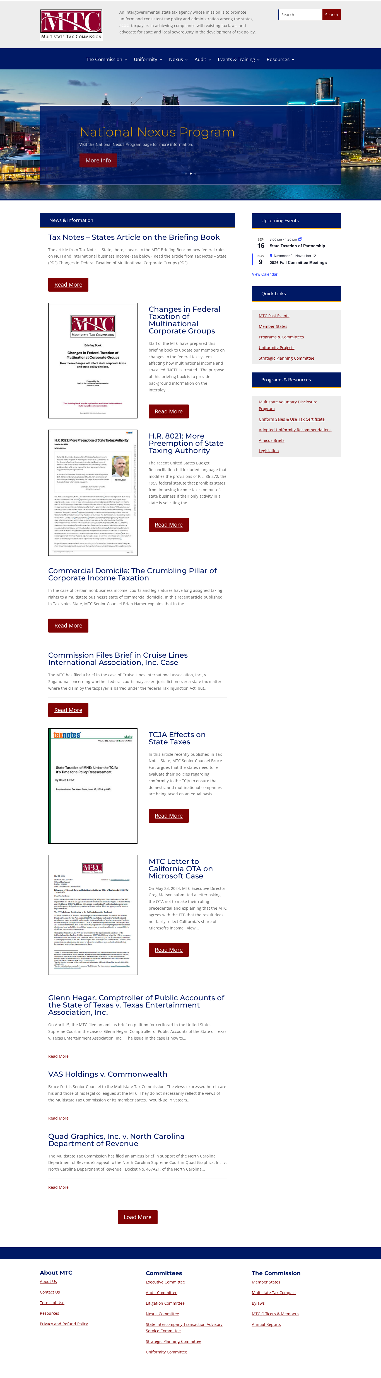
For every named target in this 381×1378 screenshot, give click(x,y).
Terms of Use (52, 1302)
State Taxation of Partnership (297, 245)
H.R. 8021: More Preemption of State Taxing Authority (186, 443)
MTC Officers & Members (275, 1313)
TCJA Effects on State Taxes (177, 738)
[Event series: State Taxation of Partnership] (300, 239)
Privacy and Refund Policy (64, 1323)
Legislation (269, 450)
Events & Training (236, 59)
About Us (48, 1281)
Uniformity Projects (277, 347)
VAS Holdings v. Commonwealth (108, 1074)
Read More (68, 284)
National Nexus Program (157, 131)
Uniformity (145, 59)
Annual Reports (266, 1324)
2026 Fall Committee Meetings (298, 262)
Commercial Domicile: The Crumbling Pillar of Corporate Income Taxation (132, 574)
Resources (278, 59)
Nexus (176, 59)
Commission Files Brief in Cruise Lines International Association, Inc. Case (118, 659)
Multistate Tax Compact (274, 1292)
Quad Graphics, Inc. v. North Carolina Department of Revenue (116, 1140)
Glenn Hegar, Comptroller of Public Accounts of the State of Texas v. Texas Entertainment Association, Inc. (136, 1005)
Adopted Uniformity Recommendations (295, 429)
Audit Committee (161, 1292)
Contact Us (50, 1292)
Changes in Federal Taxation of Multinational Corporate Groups (184, 320)
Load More (137, 1217)
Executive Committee (165, 1282)
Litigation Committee (165, 1303)
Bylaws (258, 1303)
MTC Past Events (274, 315)
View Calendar (265, 274)
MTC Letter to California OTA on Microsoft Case (181, 868)
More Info (98, 159)
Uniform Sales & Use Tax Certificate (292, 419)
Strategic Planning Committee (286, 358)
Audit (200, 59)
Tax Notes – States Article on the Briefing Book (134, 237)
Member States (273, 326)
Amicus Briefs (271, 440)
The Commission (104, 59)
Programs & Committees (281, 337)
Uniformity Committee (166, 1352)
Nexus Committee (162, 1313)
